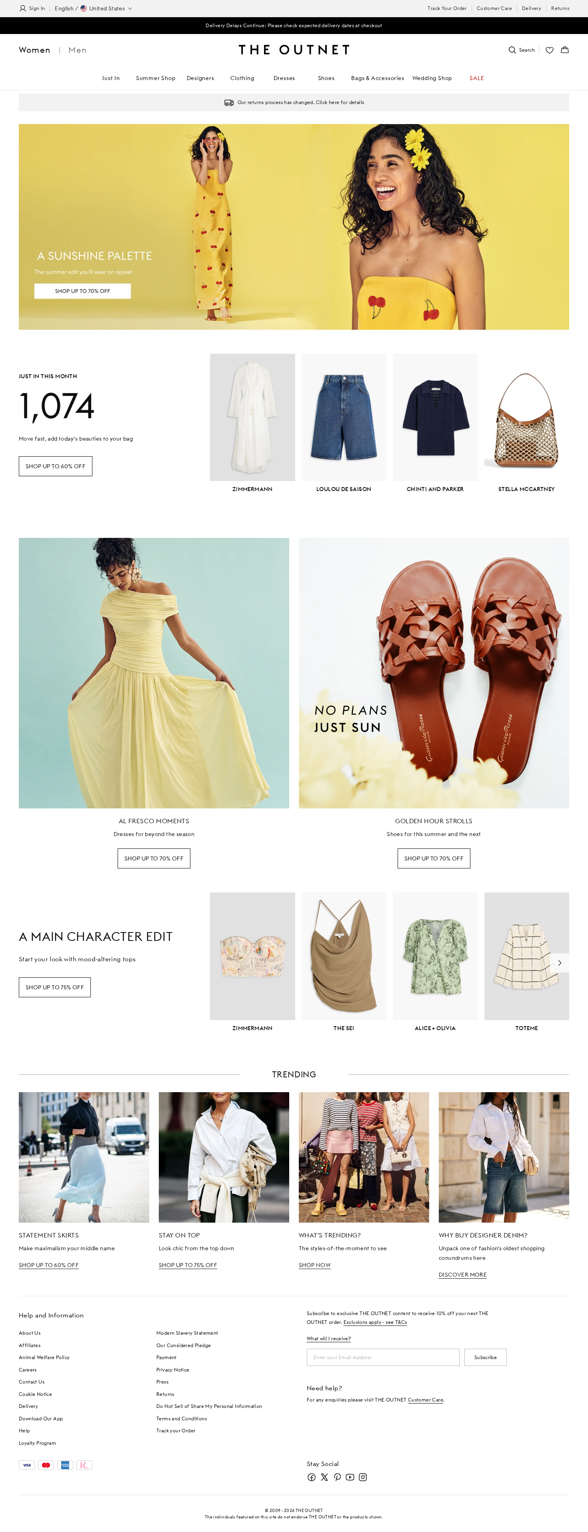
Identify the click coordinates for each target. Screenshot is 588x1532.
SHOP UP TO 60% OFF (49, 1265)
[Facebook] (311, 1477)
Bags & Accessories (377, 78)
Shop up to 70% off (154, 858)
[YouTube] (350, 1477)
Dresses (285, 78)
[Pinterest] (337, 1477)
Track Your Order (447, 8)
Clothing (242, 78)
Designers (200, 78)
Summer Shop (156, 78)
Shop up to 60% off (56, 466)
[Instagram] (363, 1477)
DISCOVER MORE (463, 1274)
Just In (111, 78)
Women (34, 50)
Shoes (326, 78)
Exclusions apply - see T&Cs (375, 1322)
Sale (477, 78)
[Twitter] (324, 1477)
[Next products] (559, 963)
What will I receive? (329, 1338)
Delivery (531, 8)
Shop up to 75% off (55, 987)
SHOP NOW (315, 1265)
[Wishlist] (549, 50)
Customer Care (494, 8)
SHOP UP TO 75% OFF (188, 1265)
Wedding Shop (432, 78)
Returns (560, 8)
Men (77, 50)
